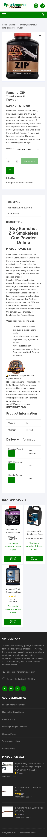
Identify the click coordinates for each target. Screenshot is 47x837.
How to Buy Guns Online (13, 712)
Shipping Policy (9, 734)
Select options (12, 559)
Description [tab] (14, 202)
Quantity (10, 148)
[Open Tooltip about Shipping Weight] (11, 453)
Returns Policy (8, 719)
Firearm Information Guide (13, 704)
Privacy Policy (8, 748)
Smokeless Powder (17, 25)
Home (4, 25)
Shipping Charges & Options (14, 726)
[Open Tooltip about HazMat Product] (11, 480)
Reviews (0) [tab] (13, 214)
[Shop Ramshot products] (16, 366)
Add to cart (29, 161)
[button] (40, 37)
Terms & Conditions (11, 741)
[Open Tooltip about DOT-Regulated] (11, 466)
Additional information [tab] (20, 208)
